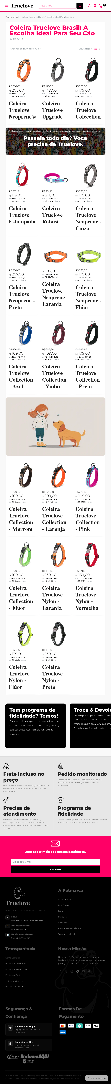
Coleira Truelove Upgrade (52, 110)
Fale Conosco (64, 905)
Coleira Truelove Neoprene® (22, 110)
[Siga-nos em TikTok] (89, 971)
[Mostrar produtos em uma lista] (100, 49)
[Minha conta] (89, 5)
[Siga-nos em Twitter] (66, 971)
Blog (60, 911)
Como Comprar (12, 958)
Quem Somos (64, 899)
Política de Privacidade (16, 963)
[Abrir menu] (6, 6)
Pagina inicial (12, 17)
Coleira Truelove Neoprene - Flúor (88, 297)
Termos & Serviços (14, 981)
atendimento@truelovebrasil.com (27, 921)
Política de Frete (13, 975)
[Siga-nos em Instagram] (72, 971)
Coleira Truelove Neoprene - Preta (22, 297)
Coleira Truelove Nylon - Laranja (52, 597)
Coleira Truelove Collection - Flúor (21, 597)
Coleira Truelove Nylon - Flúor (19, 676)
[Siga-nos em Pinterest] (77, 971)
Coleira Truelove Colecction (88, 110)
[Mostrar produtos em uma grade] (95, 49)
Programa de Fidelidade (69, 928)
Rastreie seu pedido (14, 986)
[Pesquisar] (79, 6)
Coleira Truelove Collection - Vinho (54, 376)
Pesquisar (62, 917)
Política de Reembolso (16, 969)
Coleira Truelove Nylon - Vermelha (87, 597)
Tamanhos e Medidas (68, 934)
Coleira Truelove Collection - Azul (21, 376)
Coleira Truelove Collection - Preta (87, 376)
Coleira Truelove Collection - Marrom (21, 518)
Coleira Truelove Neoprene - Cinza (88, 218)
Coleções (62, 922)
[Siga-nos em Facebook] (60, 971)
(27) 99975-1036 (18, 929)
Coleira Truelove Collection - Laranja (54, 518)
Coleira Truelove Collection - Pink (87, 518)
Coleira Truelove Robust (52, 215)
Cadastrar (55, 869)
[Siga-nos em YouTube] (83, 971)
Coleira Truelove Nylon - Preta (52, 676)
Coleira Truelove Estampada (22, 215)
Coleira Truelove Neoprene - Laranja (55, 294)
